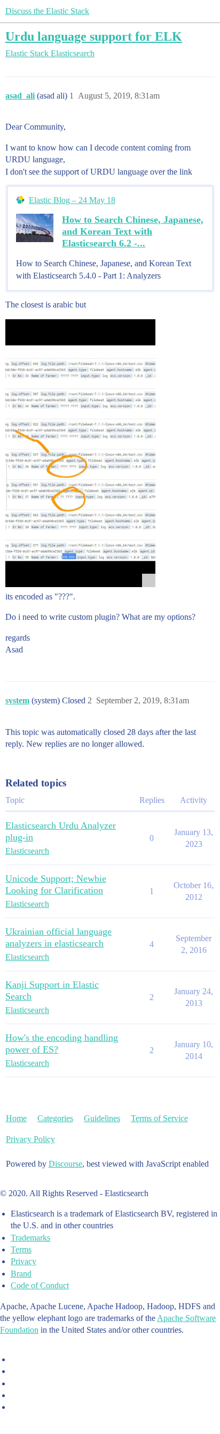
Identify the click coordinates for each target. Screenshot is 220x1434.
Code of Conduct (40, 1285)
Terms (21, 1249)
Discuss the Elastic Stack (47, 11)
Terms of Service (159, 1118)
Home (16, 1118)
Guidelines (102, 1118)
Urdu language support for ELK (93, 36)
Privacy (23, 1261)
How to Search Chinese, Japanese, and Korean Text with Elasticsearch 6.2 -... (132, 231)
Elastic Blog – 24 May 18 (72, 200)
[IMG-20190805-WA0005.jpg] (80, 453)
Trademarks (30, 1237)
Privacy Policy (30, 1139)
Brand (21, 1273)
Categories (55, 1118)
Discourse (65, 1163)
